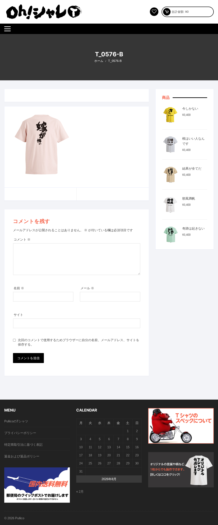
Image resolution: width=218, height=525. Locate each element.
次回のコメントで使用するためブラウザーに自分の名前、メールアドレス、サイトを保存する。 (78, 342)
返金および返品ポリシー (21, 456)
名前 (19, 288)
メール (87, 288)
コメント (22, 239)
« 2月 (80, 491)
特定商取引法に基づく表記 (23, 444)
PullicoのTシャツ (16, 421)
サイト (18, 314)
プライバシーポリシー (20, 433)
